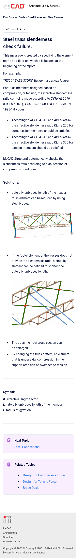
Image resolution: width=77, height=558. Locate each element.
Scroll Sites (12, 552)
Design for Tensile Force (39, 481)
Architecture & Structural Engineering (44, 6)
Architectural (10, 532)
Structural (8, 537)
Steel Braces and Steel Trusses (45, 17)
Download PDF (11, 541)
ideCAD (7, 528)
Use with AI (16, 29)
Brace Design (32, 488)
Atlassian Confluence (33, 552)
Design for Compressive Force (44, 475)
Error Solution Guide (14, 17)
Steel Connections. (27, 447)
